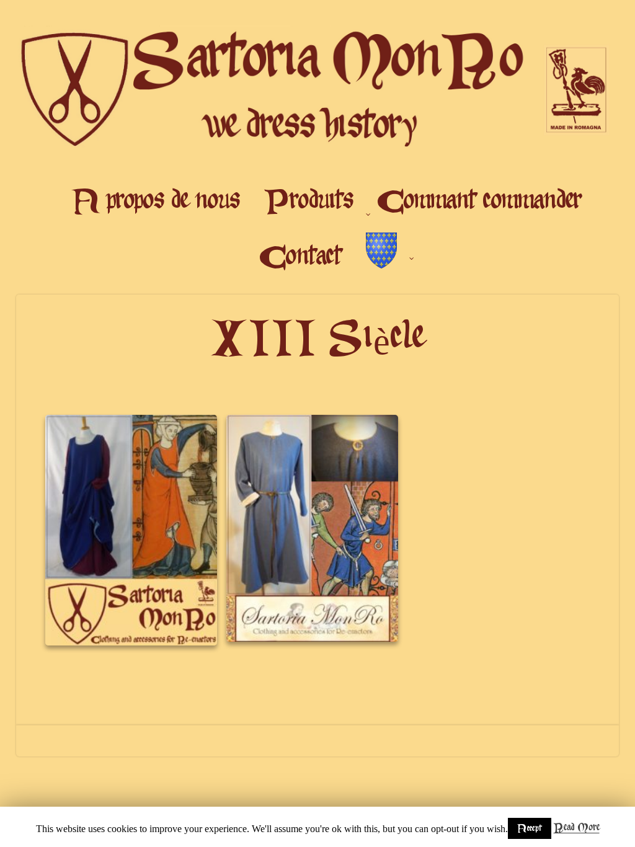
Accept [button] (529, 828)
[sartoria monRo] (317, 157)
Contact (301, 257)
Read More (577, 828)
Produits (308, 201)
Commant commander (480, 201)
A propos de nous (157, 201)
